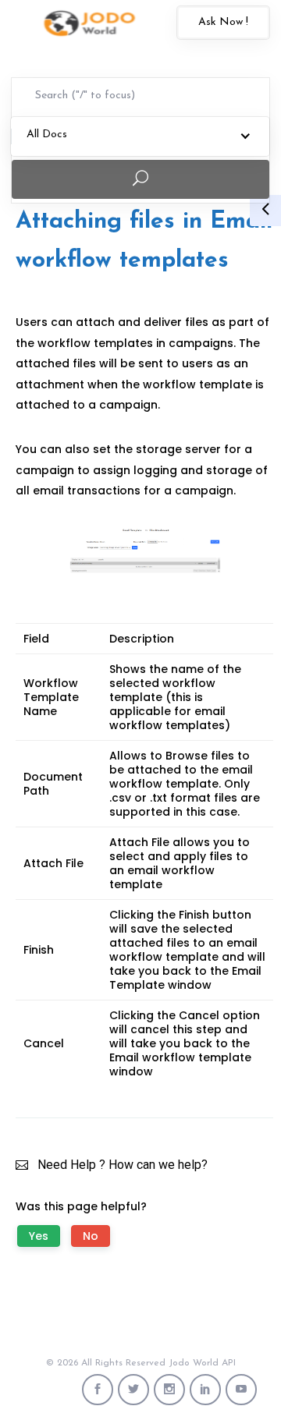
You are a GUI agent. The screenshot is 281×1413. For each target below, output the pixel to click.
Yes (38, 1236)
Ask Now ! (223, 22)
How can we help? (158, 1164)
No (90, 1236)
